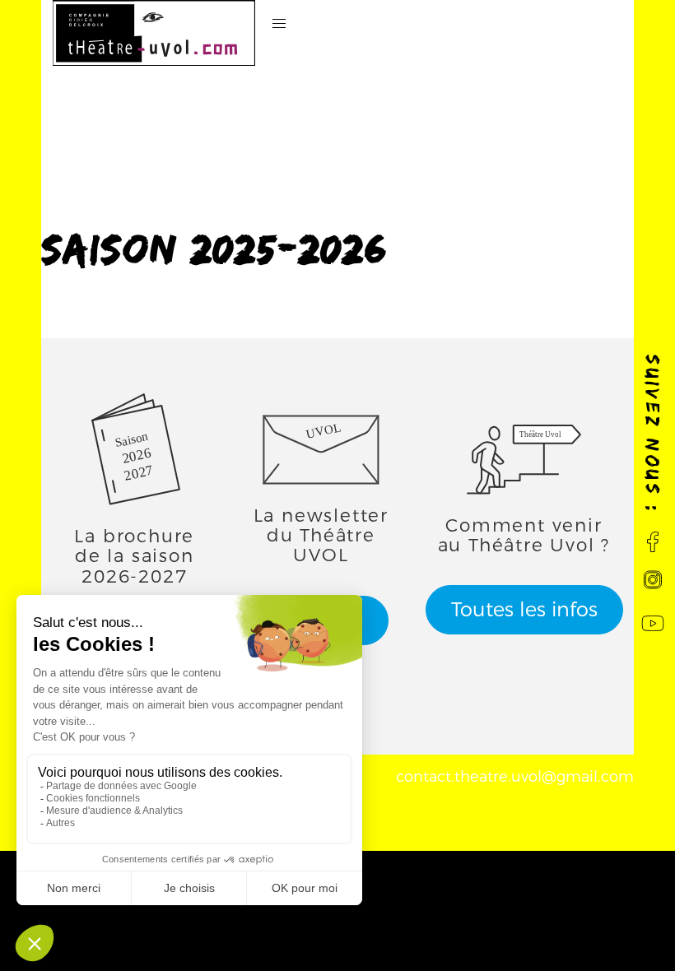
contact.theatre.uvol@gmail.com (515, 777)
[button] (279, 24)
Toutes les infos (524, 610)
